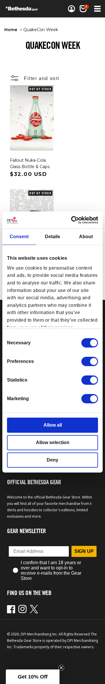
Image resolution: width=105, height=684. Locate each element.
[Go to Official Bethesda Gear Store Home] (23, 9)
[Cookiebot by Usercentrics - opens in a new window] (74, 220)
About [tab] (86, 236)
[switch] (89, 361)
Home (10, 29)
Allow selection (52, 442)
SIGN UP (84, 551)
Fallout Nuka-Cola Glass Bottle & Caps (30, 163)
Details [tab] (52, 236)
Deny (52, 459)
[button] (83, 9)
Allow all (52, 425)
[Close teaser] (61, 668)
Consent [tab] (19, 236)
